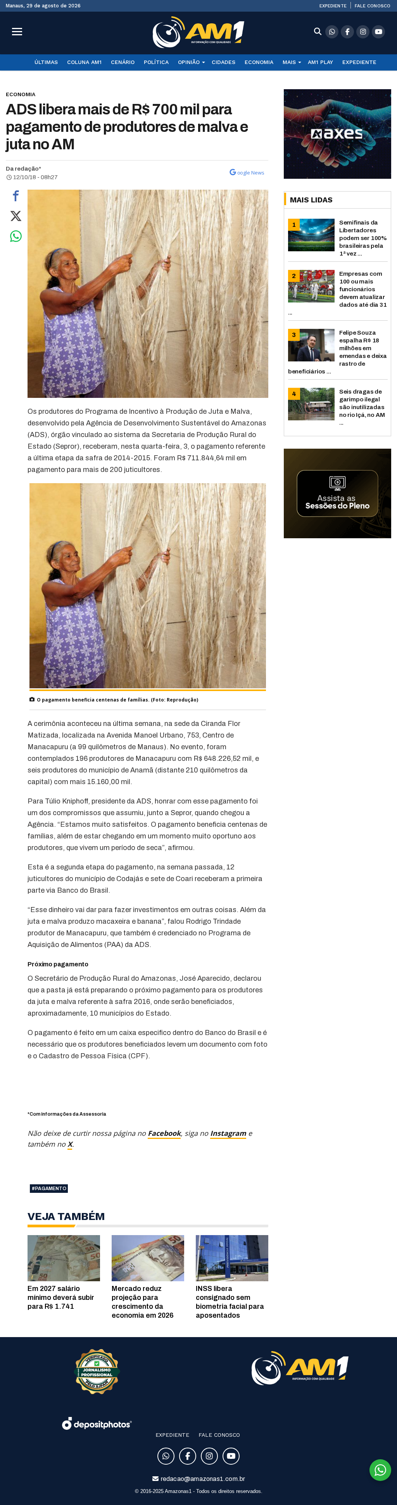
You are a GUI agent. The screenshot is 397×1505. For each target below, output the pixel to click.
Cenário (123, 62)
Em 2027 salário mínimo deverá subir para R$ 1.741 (61, 1297)
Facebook (164, 1133)
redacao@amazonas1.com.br (202, 1479)
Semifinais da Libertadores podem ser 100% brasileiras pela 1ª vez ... (363, 238)
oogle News (250, 172)
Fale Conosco (372, 6)
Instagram (228, 1133)
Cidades (223, 62)
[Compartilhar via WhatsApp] (16, 238)
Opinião (189, 62)
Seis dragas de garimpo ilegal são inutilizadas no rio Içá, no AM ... (362, 407)
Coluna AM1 (84, 62)
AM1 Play (320, 62)
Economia (259, 62)
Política (156, 62)
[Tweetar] (16, 218)
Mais (289, 62)
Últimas (46, 62)
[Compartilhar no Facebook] (16, 198)
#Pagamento (49, 1188)
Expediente (333, 6)
